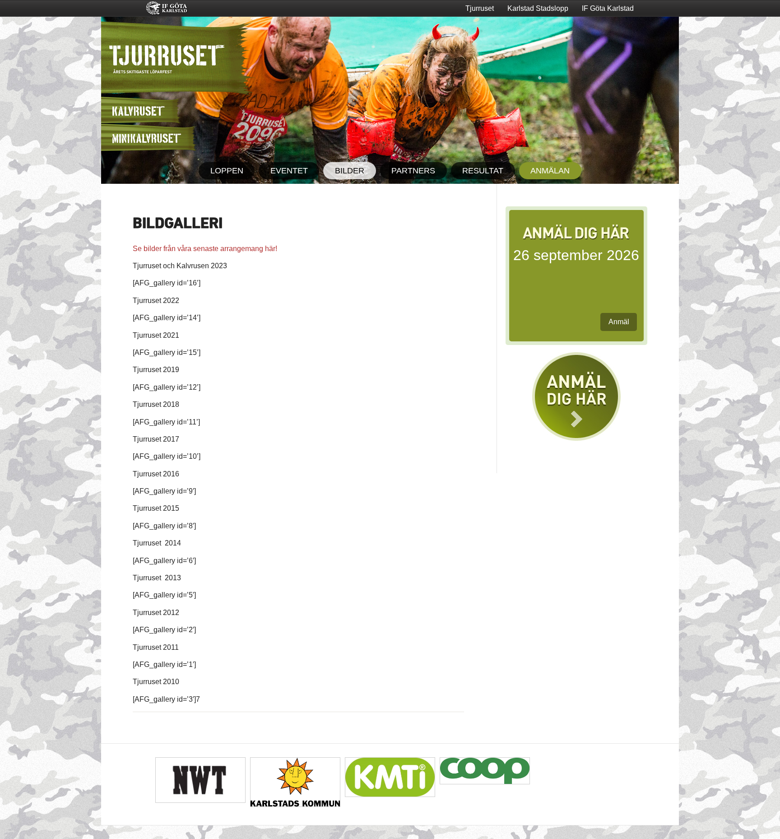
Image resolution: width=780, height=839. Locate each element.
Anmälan (550, 170)
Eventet (289, 170)
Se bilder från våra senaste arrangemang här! (205, 248)
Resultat (482, 170)
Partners (413, 170)
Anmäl (618, 322)
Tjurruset (479, 8)
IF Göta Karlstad (608, 8)
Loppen (226, 170)
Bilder (349, 170)
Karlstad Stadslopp (537, 8)
